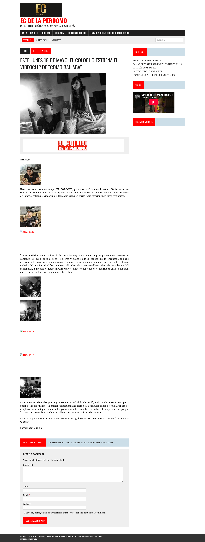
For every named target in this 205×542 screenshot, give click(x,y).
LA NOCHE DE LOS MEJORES (147, 71)
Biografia (59, 33)
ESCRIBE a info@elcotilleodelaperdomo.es (110, 33)
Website (27, 503)
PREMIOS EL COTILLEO (77, 33)
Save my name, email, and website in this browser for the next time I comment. (66, 512)
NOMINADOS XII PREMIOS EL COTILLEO (154, 74)
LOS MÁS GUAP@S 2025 (145, 67)
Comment (28, 464)
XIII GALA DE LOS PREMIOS (147, 60)
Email (26, 495)
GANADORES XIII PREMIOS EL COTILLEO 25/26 (157, 64)
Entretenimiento (30, 33)
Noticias (46, 33)
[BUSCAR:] (169, 39)
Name (26, 486)
